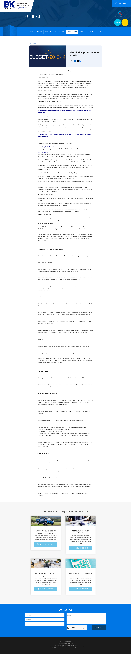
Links (99, 31)
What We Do (48, 31)
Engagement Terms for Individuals (61, 647)
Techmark (84, 647)
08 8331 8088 (122, 3)
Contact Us (91, 31)
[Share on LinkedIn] (75, 61)
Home (31, 31)
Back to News (33, 43)
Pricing (82, 31)
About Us (39, 31)
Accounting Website (75, 647)
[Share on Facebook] (80, 61)
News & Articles (72, 31)
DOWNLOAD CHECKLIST (46, 544)
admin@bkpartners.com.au (67, 643)
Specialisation (59, 31)
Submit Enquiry (99, 627)
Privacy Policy (48, 647)
